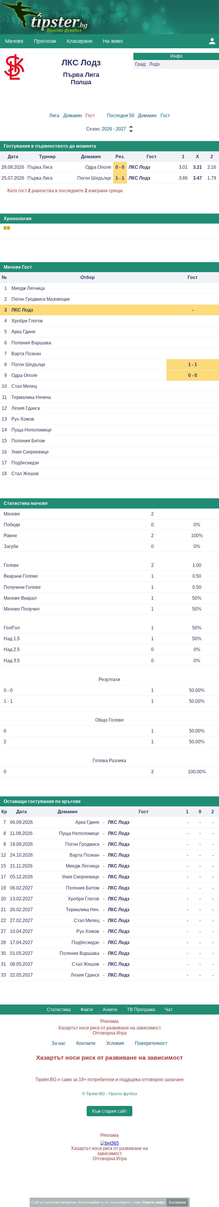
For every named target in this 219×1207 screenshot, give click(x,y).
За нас (59, 1043)
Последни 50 (120, 115)
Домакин (72, 115)
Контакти (85, 1043)
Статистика (59, 1009)
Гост (165, 115)
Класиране (79, 41)
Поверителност (151, 1043)
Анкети (110, 1009)
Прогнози (45, 41)
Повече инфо (153, 1202)
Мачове (14, 41)
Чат (169, 1009)
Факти (86, 1009)
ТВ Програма (141, 1009)
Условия (115, 1043)
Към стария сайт (109, 1111)
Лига (54, 115)
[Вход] (212, 41)
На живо (113, 41)
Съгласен (177, 1202)
